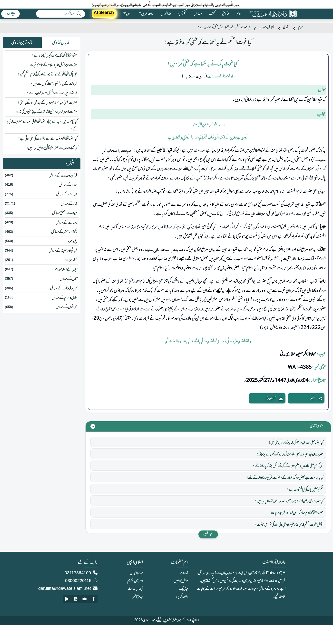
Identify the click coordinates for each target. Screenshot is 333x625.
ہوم (238, 14)
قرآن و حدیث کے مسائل (63, 175)
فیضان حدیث (135, 589)
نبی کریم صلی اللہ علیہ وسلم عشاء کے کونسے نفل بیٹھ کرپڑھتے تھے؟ (288, 466)
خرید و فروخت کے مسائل (63, 288)
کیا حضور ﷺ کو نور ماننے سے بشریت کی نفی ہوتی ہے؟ (47, 138)
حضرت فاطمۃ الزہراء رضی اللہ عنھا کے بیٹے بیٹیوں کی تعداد (46, 112)
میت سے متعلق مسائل (64, 213)
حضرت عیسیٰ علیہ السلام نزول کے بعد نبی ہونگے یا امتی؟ (47, 102)
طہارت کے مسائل (66, 194)
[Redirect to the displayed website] (93, 599)
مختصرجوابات (70, 260)
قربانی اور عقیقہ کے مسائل (63, 250)
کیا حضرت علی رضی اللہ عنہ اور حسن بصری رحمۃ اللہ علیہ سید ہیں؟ (289, 501)
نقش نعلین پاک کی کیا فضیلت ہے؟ (305, 489)
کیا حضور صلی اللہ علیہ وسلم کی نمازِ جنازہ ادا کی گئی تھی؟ (296, 442)
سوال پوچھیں (181, 581)
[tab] (61, 42)
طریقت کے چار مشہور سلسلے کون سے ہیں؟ (54, 84)
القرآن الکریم (135, 581)
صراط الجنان (136, 573)
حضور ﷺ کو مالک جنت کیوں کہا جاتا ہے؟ (54, 55)
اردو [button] (7, 14)
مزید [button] (128, 14)
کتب (212, 14)
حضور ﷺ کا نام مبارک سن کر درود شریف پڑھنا (297, 513)
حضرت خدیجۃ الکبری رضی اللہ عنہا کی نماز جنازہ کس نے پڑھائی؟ (290, 454)
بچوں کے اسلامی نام (66, 269)
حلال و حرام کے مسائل (64, 298)
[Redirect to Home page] (273, 14)
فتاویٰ (225, 14)
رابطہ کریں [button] (147, 14)
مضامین (198, 14)
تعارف (184, 573)
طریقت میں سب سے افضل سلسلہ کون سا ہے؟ (52, 93)
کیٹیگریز (182, 14)
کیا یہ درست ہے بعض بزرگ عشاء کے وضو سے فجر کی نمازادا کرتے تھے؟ (284, 478)
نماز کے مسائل (69, 204)
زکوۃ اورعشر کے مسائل (64, 232)
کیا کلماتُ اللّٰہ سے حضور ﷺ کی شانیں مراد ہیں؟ (51, 148)
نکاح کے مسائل (68, 279)
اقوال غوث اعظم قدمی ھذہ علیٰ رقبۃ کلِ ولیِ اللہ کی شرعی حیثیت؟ (289, 525)
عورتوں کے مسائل (66, 307)
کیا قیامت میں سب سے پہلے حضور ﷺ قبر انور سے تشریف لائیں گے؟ (42, 125)
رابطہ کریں (182, 596)
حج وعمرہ (72, 241)
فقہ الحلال (166, 14)
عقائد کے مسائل (68, 185)
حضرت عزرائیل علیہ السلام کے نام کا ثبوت (53, 65)
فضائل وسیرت (266, 27)
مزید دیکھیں (208, 534)
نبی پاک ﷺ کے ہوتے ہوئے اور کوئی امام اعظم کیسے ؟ (47, 74)
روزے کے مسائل (66, 222)
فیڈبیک (183, 589)
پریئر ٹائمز (138, 596)
